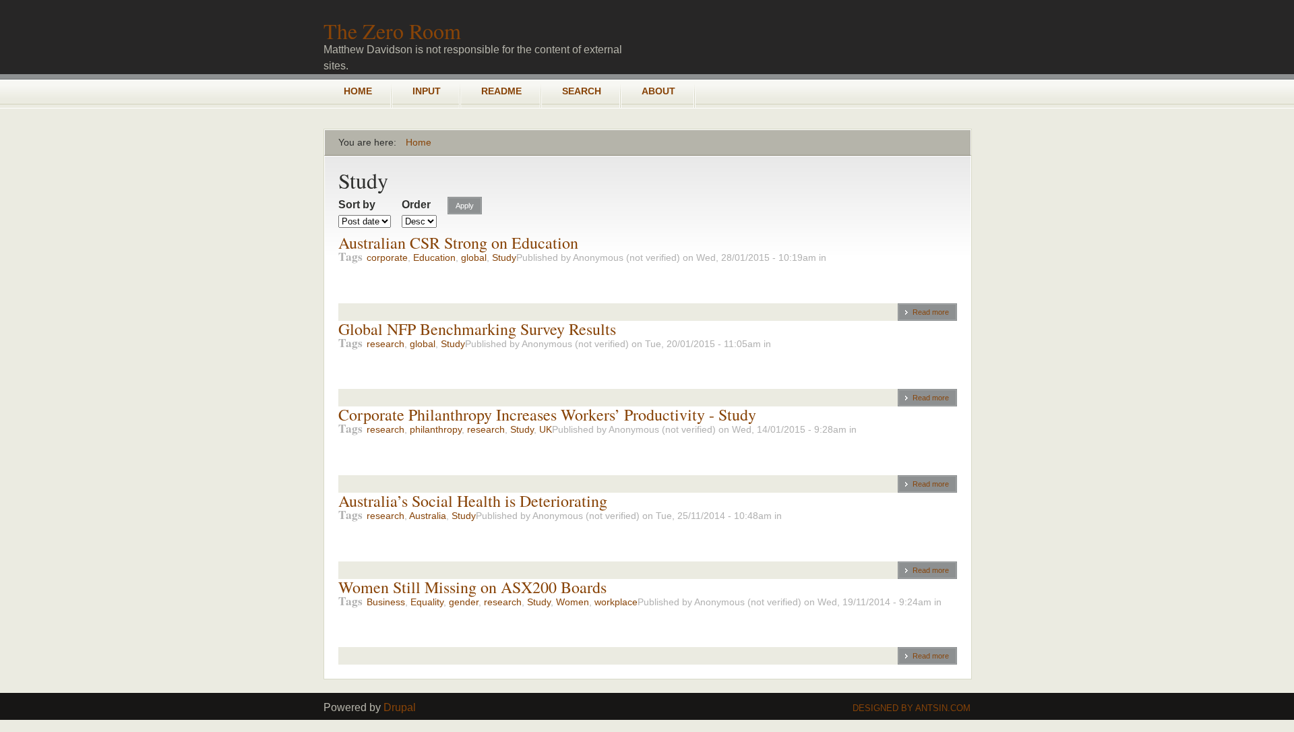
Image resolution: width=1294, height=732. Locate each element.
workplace (616, 602)
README (501, 91)
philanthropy (436, 429)
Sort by (356, 204)
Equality (426, 602)
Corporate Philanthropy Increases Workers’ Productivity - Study (547, 414)
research (385, 343)
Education (434, 257)
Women (572, 602)
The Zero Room (392, 30)
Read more (931, 312)
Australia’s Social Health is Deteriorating (472, 501)
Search (581, 91)
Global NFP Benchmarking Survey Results (477, 329)
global (474, 257)
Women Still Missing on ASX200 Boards (472, 587)
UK (545, 429)
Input (426, 91)
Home (358, 91)
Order (416, 204)
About (658, 91)
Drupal (399, 707)
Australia (427, 515)
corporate (387, 257)
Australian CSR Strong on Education (458, 242)
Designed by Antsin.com (911, 708)
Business (386, 602)
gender (464, 602)
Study (504, 257)
